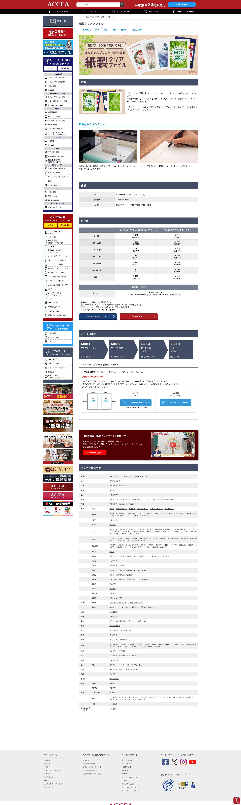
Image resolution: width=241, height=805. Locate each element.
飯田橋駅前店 (144, 515)
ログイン (51, 68)
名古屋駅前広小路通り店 (124, 621)
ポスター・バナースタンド (57, 260)
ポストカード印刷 (54, 116)
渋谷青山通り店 (121, 509)
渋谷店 (112, 509)
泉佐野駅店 (158, 646)
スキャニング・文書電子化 (57, 368)
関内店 (143, 607)
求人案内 (47, 767)
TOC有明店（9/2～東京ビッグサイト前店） (124, 579)
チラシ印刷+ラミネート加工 (57, 101)
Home (81, 17)
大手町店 (174, 545)
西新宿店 (122, 513)
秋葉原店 (113, 545)
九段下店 (163, 547)
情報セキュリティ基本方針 (92, 767)
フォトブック (52, 341)
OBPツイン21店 (164, 644)
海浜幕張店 (123, 504)
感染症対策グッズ (54, 307)
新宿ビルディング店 (135, 513)
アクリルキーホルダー (55, 129)
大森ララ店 (113, 561)
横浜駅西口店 (134, 607)
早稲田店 (189, 513)
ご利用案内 (92, 12)
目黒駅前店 (165, 556)
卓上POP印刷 (52, 112)
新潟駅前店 (113, 635)
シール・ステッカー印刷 (56, 120)
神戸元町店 (121, 651)
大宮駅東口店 (125, 500)
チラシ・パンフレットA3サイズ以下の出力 (55, 232)
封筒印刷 (51, 145)
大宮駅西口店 (114, 500)
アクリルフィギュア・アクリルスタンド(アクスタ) (57, 134)
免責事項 (86, 760)
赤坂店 (124, 534)
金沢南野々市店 (126, 630)
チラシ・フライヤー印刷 (56, 78)
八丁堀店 (118, 540)
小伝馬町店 (144, 538)
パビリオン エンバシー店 (136, 699)
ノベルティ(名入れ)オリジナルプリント (55, 294)
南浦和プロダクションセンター (162, 500)
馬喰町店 (162, 538)
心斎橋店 (134, 646)
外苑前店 (158, 531)
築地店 (127, 538)
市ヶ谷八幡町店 (133, 515)
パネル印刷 (52, 86)
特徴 (105, 30)
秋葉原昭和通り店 (124, 545)
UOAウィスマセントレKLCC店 (182, 697)
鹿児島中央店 (114, 679)
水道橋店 (190, 545)
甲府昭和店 (113, 612)
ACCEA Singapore (128, 760)
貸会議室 (51, 372)
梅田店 (139, 644)
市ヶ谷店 (135, 545)
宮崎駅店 (113, 674)
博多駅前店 (113, 669)
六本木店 (149, 529)
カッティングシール (55, 207)
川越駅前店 (136, 500)
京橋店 (112, 538)
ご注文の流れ (137, 30)
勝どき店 (126, 540)
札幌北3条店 (128, 476)
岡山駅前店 (113, 656)
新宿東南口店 (121, 515)
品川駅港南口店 (176, 531)
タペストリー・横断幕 (55, 264)
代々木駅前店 (169, 509)
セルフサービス (53, 311)
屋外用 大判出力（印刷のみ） (58, 272)
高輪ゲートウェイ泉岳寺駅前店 (134, 531)
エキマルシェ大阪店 (128, 644)
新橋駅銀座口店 (180, 529)
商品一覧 (61, 21)
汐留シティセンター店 (137, 529)
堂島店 (154, 644)
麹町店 (142, 545)
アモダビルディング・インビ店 (120, 697)
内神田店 (146, 547)
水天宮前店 (184, 538)
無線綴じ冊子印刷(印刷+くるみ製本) (54, 161)
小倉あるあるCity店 (132, 669)
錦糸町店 (113, 584)
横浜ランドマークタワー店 (119, 607)
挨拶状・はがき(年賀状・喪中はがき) (55, 242)
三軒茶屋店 (113, 566)
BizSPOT (125, 770)
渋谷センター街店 (156, 509)
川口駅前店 (146, 500)
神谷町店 (149, 531)
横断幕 (50, 181)
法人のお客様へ (123, 12)
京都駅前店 (123, 640)
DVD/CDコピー (53, 303)
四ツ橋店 (113, 646)
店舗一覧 (47, 764)
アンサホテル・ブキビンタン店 (143, 697)
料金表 (123, 30)
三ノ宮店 (113, 651)
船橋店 (131, 504)
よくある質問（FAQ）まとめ (53, 784)
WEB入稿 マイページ (185, 12)
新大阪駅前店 (114, 644)
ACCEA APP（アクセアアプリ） (133, 791)
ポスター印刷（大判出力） (57, 82)
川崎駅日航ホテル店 (135, 603)
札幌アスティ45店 (116, 476)
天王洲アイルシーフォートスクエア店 (147, 556)
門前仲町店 (145, 579)
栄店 (144, 621)
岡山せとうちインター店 (127, 656)
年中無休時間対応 (150, 4)
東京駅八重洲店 (173, 538)
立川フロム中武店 (116, 598)
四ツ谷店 (169, 513)
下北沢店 (122, 566)
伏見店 (112, 621)
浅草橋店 (129, 575)
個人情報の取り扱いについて (92, 770)
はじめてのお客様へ (61, 12)
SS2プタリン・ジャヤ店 (118, 699)
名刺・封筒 (52, 237)
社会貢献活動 (48, 777)
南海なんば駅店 (123, 646)
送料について (154, 12)
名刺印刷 (51, 90)
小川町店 (150, 545)
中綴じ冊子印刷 (53, 152)
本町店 (182, 644)
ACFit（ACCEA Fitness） (130, 777)
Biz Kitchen (125, 774)
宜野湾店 (113, 688)
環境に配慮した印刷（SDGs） (58, 315)
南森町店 (146, 644)
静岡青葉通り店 (115, 626)
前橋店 (112, 490)
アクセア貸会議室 (128, 784)
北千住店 (113, 589)
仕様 (114, 30)
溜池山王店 (113, 529)
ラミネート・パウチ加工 (56, 281)
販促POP (51, 246)
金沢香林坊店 (114, 630)
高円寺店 (113, 525)
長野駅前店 (113, 616)
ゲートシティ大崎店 (125, 556)
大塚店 (144, 570)
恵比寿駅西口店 (142, 509)
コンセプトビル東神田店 (133, 547)
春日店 (112, 552)
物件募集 (47, 774)
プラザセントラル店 (163, 697)
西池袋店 (121, 570)
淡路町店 (155, 547)
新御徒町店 (120, 575)
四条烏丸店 (113, 640)
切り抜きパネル (53, 200)
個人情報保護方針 (89, 764)
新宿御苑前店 (148, 513)
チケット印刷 (52, 124)
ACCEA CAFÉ (126, 767)
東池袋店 (113, 570)
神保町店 (159, 545)
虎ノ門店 (191, 529)
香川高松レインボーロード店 (120, 665)
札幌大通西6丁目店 (141, 476)
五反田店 (113, 556)
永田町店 (119, 547)
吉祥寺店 (113, 593)
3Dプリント (52, 289)
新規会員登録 (65, 68)
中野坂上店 (113, 520)
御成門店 (116, 534)
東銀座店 (119, 538)
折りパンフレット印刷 (55, 105)
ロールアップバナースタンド (58, 177)
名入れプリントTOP (92, 17)
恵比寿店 (132, 509)
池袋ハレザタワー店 (133, 570)
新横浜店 (151, 607)
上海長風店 (113, 704)
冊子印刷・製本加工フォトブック (55, 251)
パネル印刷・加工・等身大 (57, 277)
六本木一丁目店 (133, 534)
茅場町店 (134, 538)
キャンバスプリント (55, 185)
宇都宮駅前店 (114, 495)
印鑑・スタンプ (53, 359)
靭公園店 (175, 644)
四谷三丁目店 (179, 513)
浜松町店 (118, 531)
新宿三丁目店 (159, 513)
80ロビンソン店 (115, 692)
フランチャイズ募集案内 (52, 770)
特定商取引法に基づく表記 (92, 774)
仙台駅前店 (113, 486)
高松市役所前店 (136, 665)
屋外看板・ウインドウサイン (58, 268)
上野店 (112, 575)
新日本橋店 (153, 538)
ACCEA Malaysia (127, 764)
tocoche (124, 780)
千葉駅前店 (113, 504)
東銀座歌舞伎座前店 (138, 540)
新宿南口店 (113, 513)
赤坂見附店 (123, 529)
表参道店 (166, 531)
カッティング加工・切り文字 (58, 285)
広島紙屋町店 (114, 660)
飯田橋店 (182, 545)
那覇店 (112, 683)
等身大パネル (52, 196)
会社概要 (47, 760)
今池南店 (138, 621)
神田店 (166, 545)
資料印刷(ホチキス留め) (56, 156)
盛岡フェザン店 (115, 481)
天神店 (121, 669)
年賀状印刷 (52, 333)
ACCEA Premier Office (129, 787)
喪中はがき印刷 (53, 337)
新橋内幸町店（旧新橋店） (164, 529)
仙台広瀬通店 (123, 486)
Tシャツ (51, 299)
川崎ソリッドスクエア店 (118, 603)
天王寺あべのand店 (146, 646)
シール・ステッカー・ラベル (58, 256)
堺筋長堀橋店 (191, 644)
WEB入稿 (47, 780)
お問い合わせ (182, 4)
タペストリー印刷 (54, 172)
